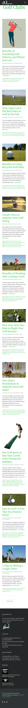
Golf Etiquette (19, 411)
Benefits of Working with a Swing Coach (13, 275)
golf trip (13, 412)
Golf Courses (9, 80)
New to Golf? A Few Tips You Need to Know (13, 511)
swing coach (13, 301)
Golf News (10, 81)
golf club (20, 242)
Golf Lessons (19, 352)
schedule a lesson (15, 414)
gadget (9, 481)
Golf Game (15, 80)
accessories (8, 480)
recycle (23, 188)
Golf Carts (14, 242)
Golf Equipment (18, 134)
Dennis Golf (8, 78)
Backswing (7, 588)
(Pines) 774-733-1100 (8, 685)
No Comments (5, 519)
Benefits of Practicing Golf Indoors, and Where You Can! (13, 56)
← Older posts (9, 601)
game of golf (9, 298)
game (3, 298)
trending (17, 485)
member (4, 414)
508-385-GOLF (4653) (8, 676)
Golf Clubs (5, 134)
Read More (6, 75)
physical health (6, 301)
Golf (23, 132)
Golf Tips (16, 81)
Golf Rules (7, 246)
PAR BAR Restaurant (7, 683)
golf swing (13, 246)
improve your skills (19, 412)
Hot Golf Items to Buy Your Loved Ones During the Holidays (12, 457)
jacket (3, 485)
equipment (21, 533)
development (5, 242)
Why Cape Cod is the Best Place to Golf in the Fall (12, 111)
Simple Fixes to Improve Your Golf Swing (12, 217)
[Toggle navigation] (25, 2)
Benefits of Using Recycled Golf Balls (13, 166)
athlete (7, 296)
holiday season (21, 484)
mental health (18, 299)
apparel (13, 480)
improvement (11, 299)
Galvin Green (14, 481)
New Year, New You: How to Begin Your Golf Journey (13, 328)
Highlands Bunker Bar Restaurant (11, 675)
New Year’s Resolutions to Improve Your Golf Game (12, 385)
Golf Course (11, 134)
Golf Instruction (10, 135)
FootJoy (4, 481)
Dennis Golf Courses (16, 78)
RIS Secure (10, 63)
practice (9, 414)
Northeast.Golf (15, 537)
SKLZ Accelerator (10, 485)
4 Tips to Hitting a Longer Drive (12, 567)
